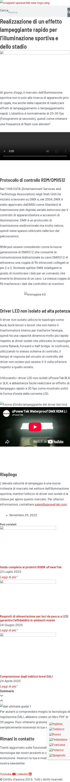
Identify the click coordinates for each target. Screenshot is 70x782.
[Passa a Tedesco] (58, 729)
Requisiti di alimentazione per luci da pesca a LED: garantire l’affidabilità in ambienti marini (34, 618)
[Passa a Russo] (58, 734)
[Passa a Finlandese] (58, 739)
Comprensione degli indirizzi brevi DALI (26, 676)
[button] (35, 7)
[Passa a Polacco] (58, 750)
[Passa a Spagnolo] (58, 755)
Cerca (4, 10)
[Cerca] (68, 12)
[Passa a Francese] (58, 744)
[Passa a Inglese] (58, 723)
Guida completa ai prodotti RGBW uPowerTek (31, 567)
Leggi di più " (9, 577)
